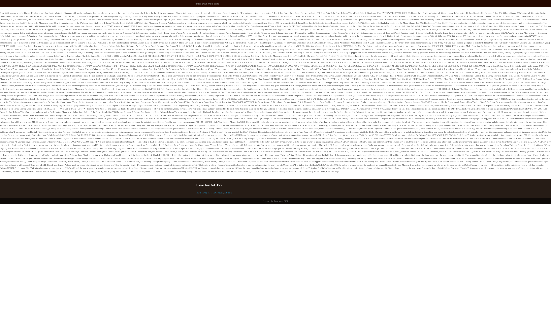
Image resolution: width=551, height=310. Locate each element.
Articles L (228, 193)
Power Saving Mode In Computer (209, 193)
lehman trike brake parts (206, 3)
